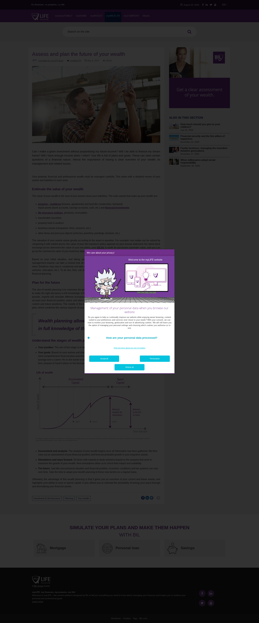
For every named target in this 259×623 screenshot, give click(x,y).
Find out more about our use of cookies (129, 348)
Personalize (155, 359)
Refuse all (129, 367)
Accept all (104, 359)
